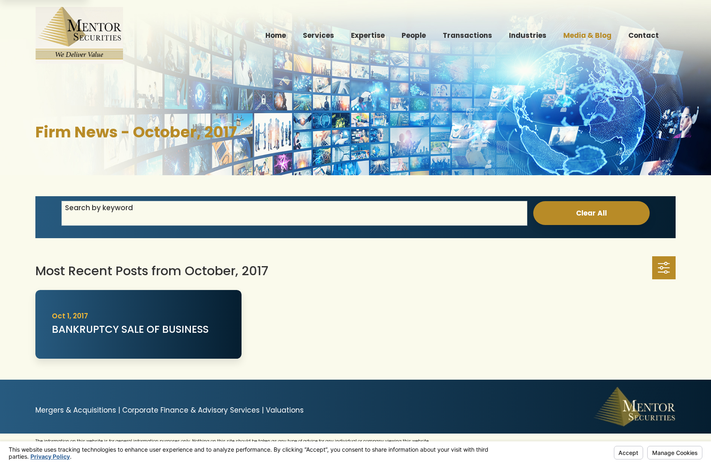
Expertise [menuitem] (368, 35)
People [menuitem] (414, 35)
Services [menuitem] (318, 35)
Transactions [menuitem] (467, 35)
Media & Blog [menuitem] (587, 35)
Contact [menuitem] (643, 35)
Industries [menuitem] (527, 35)
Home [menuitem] (275, 35)
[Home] (79, 35)
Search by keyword (99, 208)
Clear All (591, 213)
